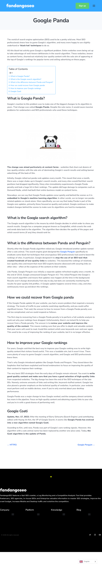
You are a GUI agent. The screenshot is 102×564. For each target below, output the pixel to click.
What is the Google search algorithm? (25, 79)
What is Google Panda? (20, 76)
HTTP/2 (13, 444)
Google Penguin (67, 251)
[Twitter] (90, 535)
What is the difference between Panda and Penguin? (31, 82)
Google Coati (15, 91)
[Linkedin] (95, 535)
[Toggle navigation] (94, 5)
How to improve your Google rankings (25, 88)
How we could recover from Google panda (27, 85)
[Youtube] (100, 535)
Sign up (82, 5)
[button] (13, 514)
